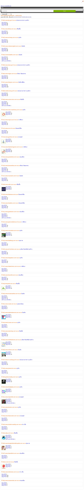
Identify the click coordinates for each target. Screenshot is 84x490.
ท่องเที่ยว (22, 157)
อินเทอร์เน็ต (19, 128)
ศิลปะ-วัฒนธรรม (21, 73)
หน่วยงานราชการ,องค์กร (22, 20)
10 (26, 17)
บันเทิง (23, 46)
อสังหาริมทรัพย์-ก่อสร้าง (26, 249)
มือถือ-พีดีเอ (22, 82)
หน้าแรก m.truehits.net (6, 6)
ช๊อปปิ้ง (19, 29)
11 (28, 17)
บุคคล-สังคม (20, 304)
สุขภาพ (21, 240)
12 (30, 17)
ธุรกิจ (20, 37)
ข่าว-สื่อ (24, 424)
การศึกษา (20, 119)
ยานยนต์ (20, 137)
